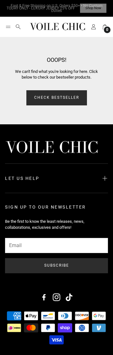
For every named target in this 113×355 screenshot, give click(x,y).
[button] (8, 26)
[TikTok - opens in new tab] (69, 297)
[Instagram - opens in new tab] (56, 297)
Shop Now (93, 8)
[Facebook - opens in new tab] (44, 297)
